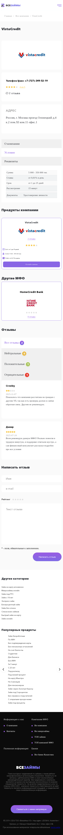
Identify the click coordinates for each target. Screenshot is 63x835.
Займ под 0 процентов (18, 692)
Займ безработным (16, 636)
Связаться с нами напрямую (32, 809)
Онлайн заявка (31, 264)
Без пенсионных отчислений (20, 647)
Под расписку (14, 671)
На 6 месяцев (14, 682)
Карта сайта (55, 827)
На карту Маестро (16, 678)
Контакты (11, 731)
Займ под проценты (16, 703)
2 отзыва (31, 239)
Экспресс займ (7, 601)
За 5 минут (12, 664)
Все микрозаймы (41, 731)
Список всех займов (10, 612)
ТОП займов (40, 737)
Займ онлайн (7, 619)
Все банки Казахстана (44, 755)
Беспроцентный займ (10, 604)
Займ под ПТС (7, 594)
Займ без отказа (8, 608)
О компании (12, 725)
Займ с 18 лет (7, 597)
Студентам (12, 654)
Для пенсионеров (16, 685)
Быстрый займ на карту (11, 615)
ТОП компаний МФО (43, 743)
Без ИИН (12, 661)
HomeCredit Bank (31, 292)
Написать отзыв (47, 556)
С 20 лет (11, 668)
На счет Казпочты (15, 650)
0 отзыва (31, 317)
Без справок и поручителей (20, 696)
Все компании (40, 725)
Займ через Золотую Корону (20, 689)
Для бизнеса (13, 657)
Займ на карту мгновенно (12, 587)
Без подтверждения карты (19, 643)
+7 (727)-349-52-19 (36, 80)
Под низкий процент (17, 675)
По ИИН (11, 639)
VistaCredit (31, 222)
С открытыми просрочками (20, 699)
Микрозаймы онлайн (10, 590)
